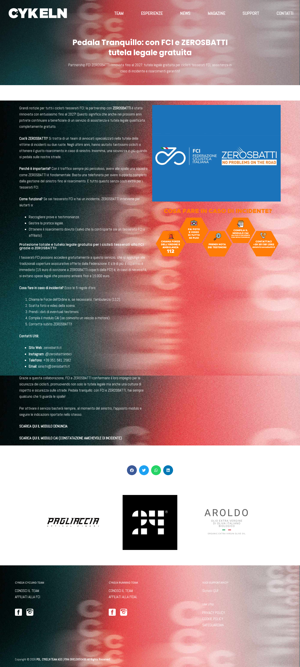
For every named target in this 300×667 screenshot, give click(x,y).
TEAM (119, 13)
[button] (132, 470)
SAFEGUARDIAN (213, 625)
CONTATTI (285, 13)
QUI (215, 590)
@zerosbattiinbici (58, 354)
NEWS (185, 13)
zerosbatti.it (52, 347)
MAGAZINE (216, 13)
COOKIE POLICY (212, 618)
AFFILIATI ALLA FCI (27, 596)
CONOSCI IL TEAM (27, 590)
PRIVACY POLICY (213, 612)
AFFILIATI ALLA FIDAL (123, 596)
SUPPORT (251, 13)
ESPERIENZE (152, 13)
